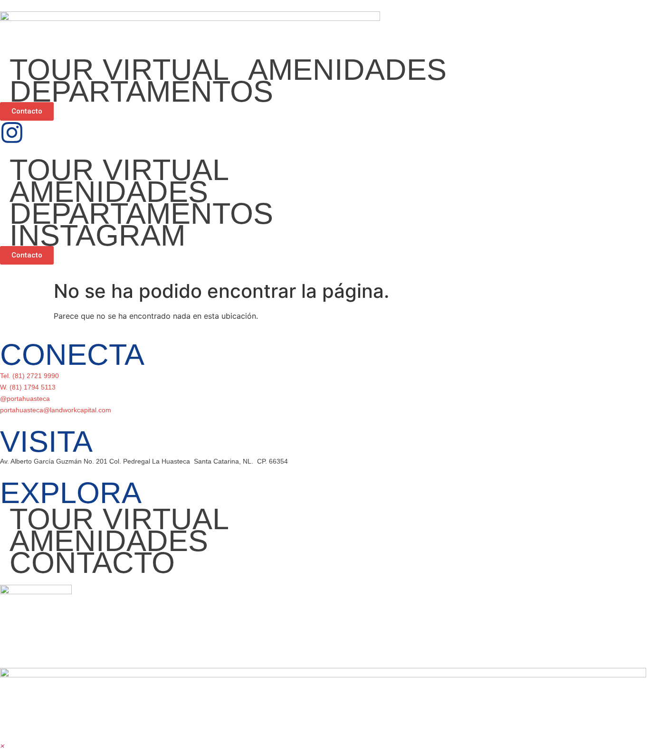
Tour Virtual (119, 69)
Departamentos (141, 91)
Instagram (97, 235)
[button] (2, 745)
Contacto (92, 562)
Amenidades (347, 69)
